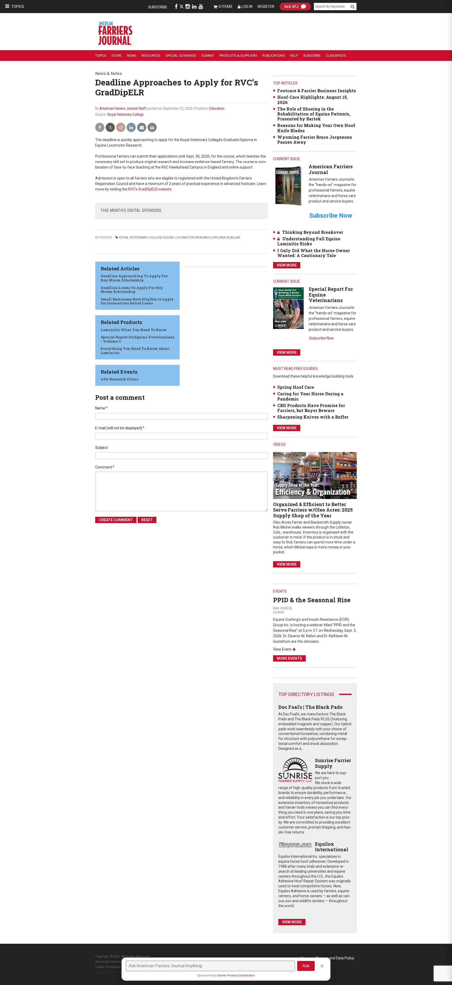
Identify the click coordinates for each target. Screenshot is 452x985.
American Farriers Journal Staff (122, 108)
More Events (289, 658)
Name (101, 408)
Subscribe (157, 7)
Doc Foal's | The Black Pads (310, 707)
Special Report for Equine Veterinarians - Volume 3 (137, 339)
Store (116, 55)
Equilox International (331, 847)
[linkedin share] (131, 127)
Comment (104, 467)
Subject (101, 447)
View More (287, 265)
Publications (273, 55)
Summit (207, 55)
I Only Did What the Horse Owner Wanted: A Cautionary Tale (313, 253)
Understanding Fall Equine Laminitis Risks (308, 241)
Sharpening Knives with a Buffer (312, 417)
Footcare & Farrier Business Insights (316, 90)
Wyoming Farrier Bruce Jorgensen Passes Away (314, 139)
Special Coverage (181, 55)
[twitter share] (110, 127)
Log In (247, 6)
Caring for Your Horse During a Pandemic (310, 396)
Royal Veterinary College (126, 114)
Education (217, 108)
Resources (151, 55)
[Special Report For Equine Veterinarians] (288, 307)
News (131, 55)
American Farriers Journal (331, 169)
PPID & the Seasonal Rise (312, 600)
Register (266, 6)
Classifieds (336, 55)
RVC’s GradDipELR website (150, 189)
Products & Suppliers (238, 55)
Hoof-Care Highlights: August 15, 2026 (312, 99)
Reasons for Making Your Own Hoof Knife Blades (316, 128)
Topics (17, 6)
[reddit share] (120, 127)
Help (294, 55)
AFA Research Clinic (120, 379)
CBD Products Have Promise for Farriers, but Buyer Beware (311, 408)
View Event (282, 649)
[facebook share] (99, 127)
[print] (152, 127)
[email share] (141, 127)
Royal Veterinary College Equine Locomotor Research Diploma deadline (179, 237)
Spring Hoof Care (295, 387)
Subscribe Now (321, 338)
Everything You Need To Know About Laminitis (135, 350)
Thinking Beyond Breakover (312, 232)
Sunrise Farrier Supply (333, 763)
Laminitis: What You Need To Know (134, 329)
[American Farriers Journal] (288, 185)
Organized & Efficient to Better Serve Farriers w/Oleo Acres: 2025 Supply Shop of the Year (313, 510)
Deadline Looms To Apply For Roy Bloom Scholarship (132, 289)
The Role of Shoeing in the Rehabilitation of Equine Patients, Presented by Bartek (313, 113)
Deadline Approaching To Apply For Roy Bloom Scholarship (134, 278)
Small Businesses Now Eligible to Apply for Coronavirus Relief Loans (137, 301)
